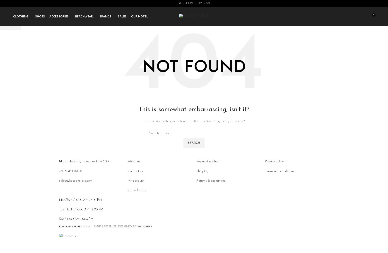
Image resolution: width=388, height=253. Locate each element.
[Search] (355, 16)
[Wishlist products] (363, 16)
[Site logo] (194, 16)
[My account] (347, 16)
